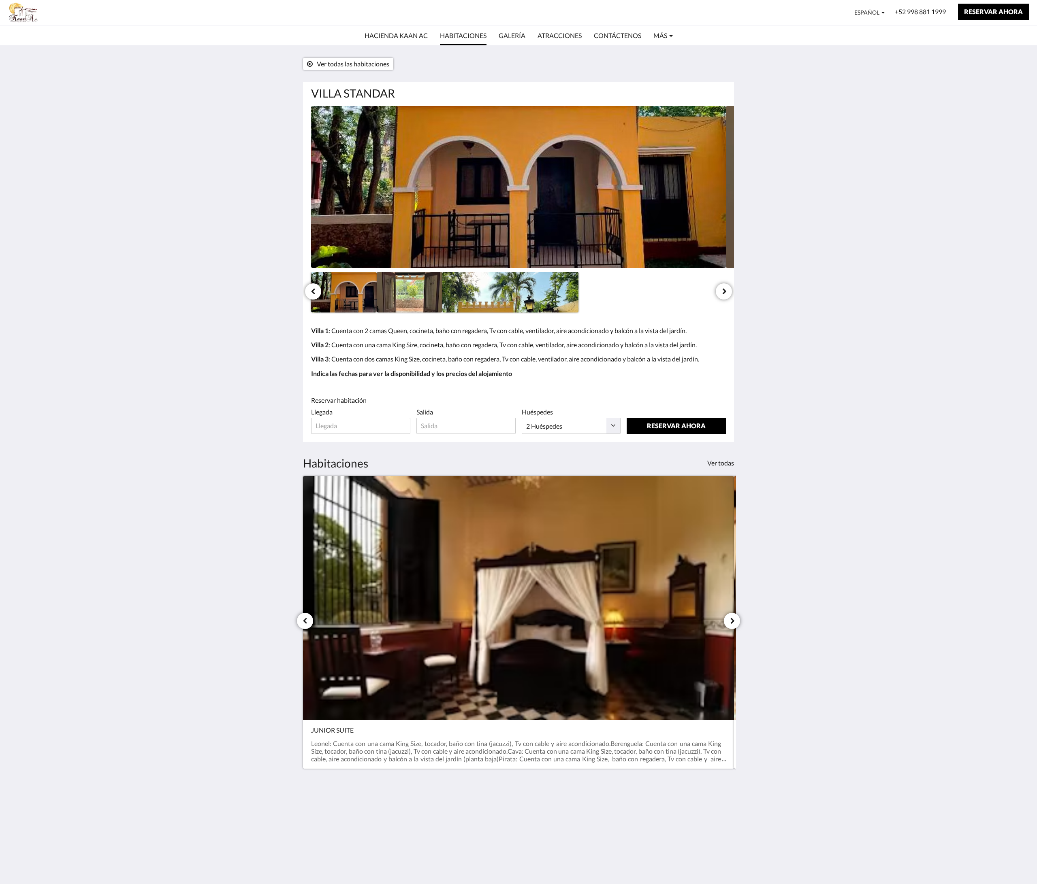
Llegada (322, 412)
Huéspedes (537, 412)
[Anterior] (313, 291)
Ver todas (720, 463)
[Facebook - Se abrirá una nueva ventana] (695, 817)
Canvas (715, 860)
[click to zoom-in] (518, 187)
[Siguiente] (724, 291)
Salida (424, 412)
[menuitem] (396, 36)
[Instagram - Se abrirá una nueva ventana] (718, 817)
